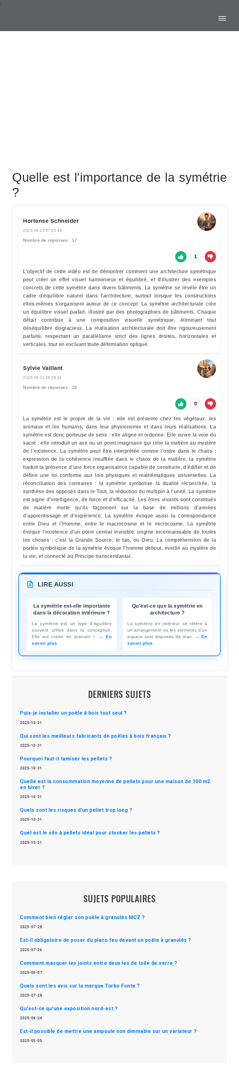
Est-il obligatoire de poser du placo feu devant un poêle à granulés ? (105, 940)
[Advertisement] (119, 85)
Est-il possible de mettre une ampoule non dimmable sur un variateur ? (108, 1031)
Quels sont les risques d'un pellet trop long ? (76, 810)
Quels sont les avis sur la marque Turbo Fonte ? (80, 986)
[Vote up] (180, 256)
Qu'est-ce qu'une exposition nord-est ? (69, 1008)
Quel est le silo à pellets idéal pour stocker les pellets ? (90, 833)
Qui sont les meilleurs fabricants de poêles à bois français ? (95, 736)
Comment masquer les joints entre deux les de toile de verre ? (98, 963)
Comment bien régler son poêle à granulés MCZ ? (82, 917)
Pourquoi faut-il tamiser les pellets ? (66, 759)
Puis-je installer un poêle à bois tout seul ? (73, 713)
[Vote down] (210, 256)
